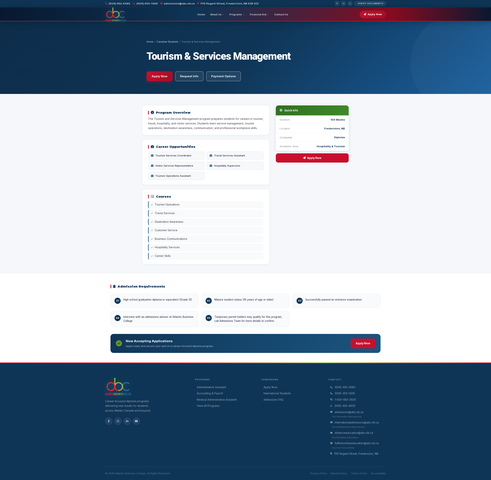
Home (201, 14)
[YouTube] (136, 421)
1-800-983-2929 (345, 399)
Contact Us (281, 14)
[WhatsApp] (350, 3)
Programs (235, 14)
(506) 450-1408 (147, 3)
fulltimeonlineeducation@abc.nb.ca (357, 443)
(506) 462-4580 (119, 3)
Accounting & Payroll (210, 393)
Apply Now (375, 14)
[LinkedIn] (127, 421)
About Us (216, 14)
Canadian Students (167, 41)
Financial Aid (258, 14)
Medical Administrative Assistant (217, 399)
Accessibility (378, 473)
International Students (277, 393)
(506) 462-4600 (344, 405)
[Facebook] (337, 3)
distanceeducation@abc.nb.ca (354, 432)
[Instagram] (343, 3)
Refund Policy (339, 473)
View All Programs (208, 405)
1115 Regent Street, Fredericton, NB (356, 453)
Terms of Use (359, 473)
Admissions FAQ (273, 399)
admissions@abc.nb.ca (179, 3)
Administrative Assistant (211, 387)
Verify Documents (370, 3)
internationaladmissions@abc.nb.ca (357, 422)
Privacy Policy (318, 473)
